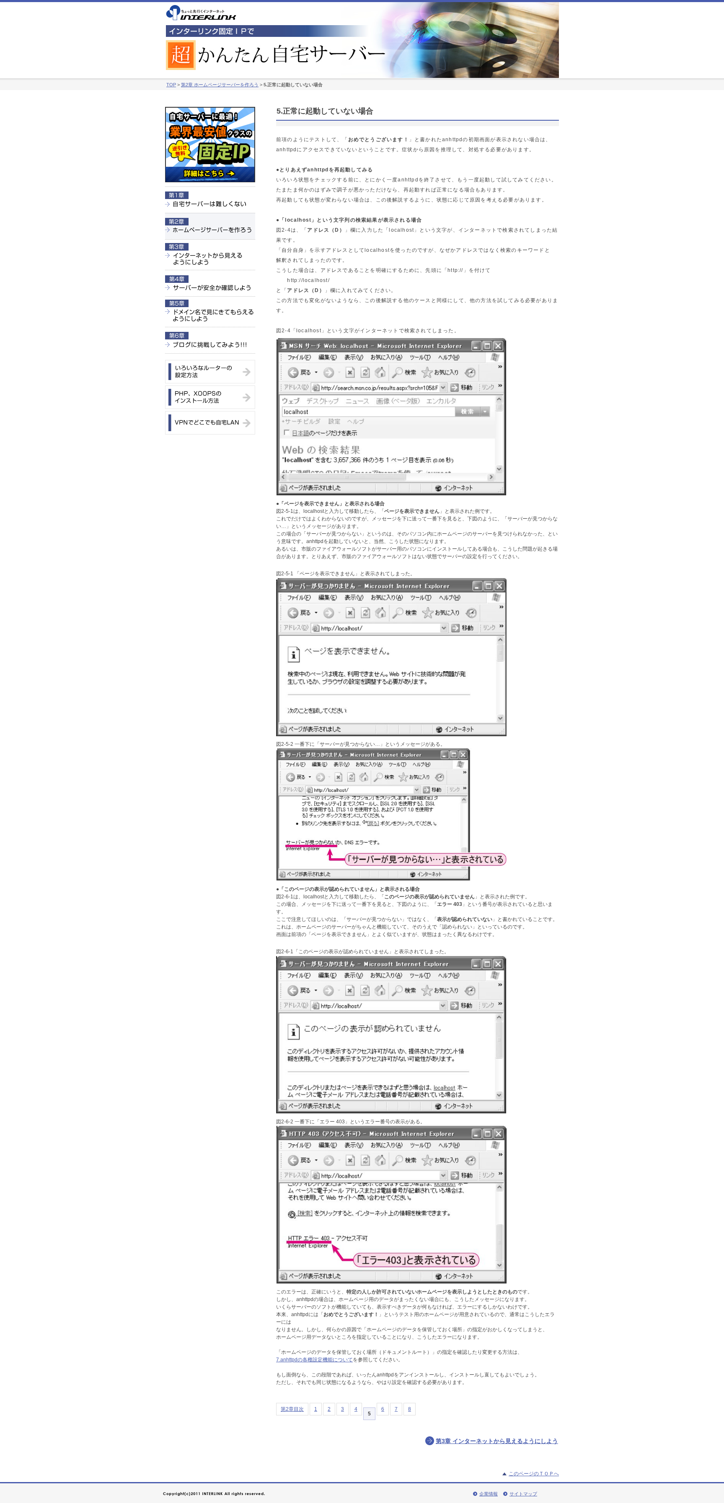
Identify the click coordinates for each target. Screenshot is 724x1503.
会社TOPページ (200, 12)
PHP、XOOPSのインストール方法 (210, 397)
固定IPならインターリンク (210, 146)
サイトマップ (523, 1493)
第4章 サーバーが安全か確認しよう (210, 283)
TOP (171, 84)
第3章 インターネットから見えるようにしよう (210, 254)
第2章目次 (292, 1409)
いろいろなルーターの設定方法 (210, 371)
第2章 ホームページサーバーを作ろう (220, 84)
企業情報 (488, 1493)
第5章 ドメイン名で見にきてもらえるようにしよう (210, 311)
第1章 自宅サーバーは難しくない (210, 199)
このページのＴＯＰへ (534, 1474)
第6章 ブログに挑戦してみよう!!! (210, 340)
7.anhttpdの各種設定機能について (314, 1360)
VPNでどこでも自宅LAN (210, 423)
